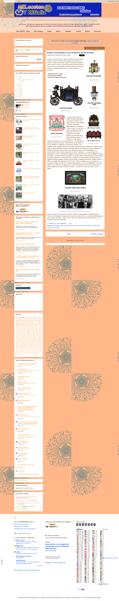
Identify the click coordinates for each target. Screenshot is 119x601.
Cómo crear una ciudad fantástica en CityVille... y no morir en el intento (31, 177)
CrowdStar (39, 351)
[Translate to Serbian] (59, 20)
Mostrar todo (40, 565)
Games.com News (22, 382)
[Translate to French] (47, 20)
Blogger (99, 597)
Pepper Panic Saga (20, 353)
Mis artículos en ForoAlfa (21, 526)
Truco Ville (20, 467)
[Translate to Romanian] (77, 20)
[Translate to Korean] (42, 20)
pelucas (23, 330)
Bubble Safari (18, 339)
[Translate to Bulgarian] (85, 20)
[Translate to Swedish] (78, 20)
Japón (40, 328)
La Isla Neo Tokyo (21, 377)
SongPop (31, 345)
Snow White (26, 353)
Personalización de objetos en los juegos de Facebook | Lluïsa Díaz (28, 233)
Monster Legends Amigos (24, 387)
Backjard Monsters (24, 347)
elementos (35, 336)
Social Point (24, 323)
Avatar (27, 328)
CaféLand (34, 350)
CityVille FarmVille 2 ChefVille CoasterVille (28, 474)
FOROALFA (19, 546)
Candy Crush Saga (28, 324)
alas (36, 346)
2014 (18, 88)
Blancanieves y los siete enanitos (33, 330)
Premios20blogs (22, 345)
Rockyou (20, 326)
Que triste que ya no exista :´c (23, 500)
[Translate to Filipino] (28, 20)
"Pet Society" (38, 323)
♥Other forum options (22, 443)
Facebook (25, 319)
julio (19, 78)
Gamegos (18, 323)
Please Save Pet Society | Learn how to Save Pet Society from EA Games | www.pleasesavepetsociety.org (27, 408)
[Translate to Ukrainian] (70, 20)
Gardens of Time (37, 325)
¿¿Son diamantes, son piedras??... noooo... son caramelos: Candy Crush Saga (32, 129)
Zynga (31, 317)
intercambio (18, 330)
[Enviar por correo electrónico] (63, 55)
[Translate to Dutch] (75, 20)
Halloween (26, 321)
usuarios (24, 337)
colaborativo (18, 336)
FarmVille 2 (23, 341)
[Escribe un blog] (65, 55)
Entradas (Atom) (79, 240)
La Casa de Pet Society (23, 429)
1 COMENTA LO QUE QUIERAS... (57, 223)
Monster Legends (29, 343)
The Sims (33, 335)
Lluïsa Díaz (26, 105)
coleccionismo (23, 329)
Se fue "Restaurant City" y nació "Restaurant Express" (30, 136)
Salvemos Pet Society (23, 447)
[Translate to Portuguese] (31, 20)
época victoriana (65, 225)
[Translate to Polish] (64, 20)
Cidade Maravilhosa (20, 351)
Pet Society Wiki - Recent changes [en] (27, 363)
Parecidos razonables (30, 334)
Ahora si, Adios (21, 430)
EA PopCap (31, 331)
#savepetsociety (19, 324)
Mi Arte (87, 31)
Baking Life (30, 347)
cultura (30, 336)
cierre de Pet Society (36, 326)
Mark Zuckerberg (37, 342)
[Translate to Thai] (33, 20)
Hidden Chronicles (23, 332)
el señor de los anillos (36, 329)
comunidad (29, 329)
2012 (18, 92)
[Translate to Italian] (30, 20)
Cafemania (24, 350)
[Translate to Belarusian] (89, 20)
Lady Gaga (30, 342)
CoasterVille (27, 351)
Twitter (37, 335)
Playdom (35, 324)
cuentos (39, 324)
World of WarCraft (25, 346)
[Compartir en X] (67, 55)
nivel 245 (19, 354)
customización (19, 328)
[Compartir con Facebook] (69, 55)
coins (17, 321)
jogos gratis (18, 508)
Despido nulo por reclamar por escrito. (26, 553)
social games (37, 317)
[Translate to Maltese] (87, 20)
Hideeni (28, 332)
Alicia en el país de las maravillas (34, 337)
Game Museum (20, 560)
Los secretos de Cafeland (29, 193)
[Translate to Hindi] (56, 20)
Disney (22, 325)
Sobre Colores (20, 540)
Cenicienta (22, 331)
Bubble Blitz (35, 347)
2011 (18, 94)
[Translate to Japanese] (38, 20)
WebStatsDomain (54, 558)
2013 (18, 90)
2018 (18, 76)
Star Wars (36, 345)
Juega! (49, 31)
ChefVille (27, 331)
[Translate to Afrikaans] (57, 20)
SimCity (21, 335)
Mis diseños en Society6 (21, 524)
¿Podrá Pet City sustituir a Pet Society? (32, 168)
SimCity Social (26, 335)
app (40, 335)
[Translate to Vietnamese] (44, 20)
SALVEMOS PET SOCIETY (23, 448)
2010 (18, 96)
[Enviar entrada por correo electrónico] (70, 223)
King (17, 326)
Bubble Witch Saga (37, 348)
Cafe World (24, 339)
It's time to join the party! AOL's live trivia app (27, 383)
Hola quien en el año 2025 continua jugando (26, 496)
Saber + (58, 31)
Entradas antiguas (97, 234)
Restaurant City (32, 320)
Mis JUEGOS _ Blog (23, 31)
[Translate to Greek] (49, 20)
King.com (18, 329)
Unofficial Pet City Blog (23, 400)
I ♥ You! (19, 460)
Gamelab (22, 352)
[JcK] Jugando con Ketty (23, 556)
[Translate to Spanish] (24, 20)
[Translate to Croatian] (61, 20)
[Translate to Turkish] (50, 20)
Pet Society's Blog (22, 453)
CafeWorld (32, 328)
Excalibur (36, 331)
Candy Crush (38, 350)
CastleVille (18, 331)
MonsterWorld (34, 352)
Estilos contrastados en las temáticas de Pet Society (70, 53)
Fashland (17, 352)
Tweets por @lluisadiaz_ (21, 480)
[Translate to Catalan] (94, 20)
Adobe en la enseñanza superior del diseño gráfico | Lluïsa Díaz (26, 222)
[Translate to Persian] (92, 20)
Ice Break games (24, 342)
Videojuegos (19, 43)
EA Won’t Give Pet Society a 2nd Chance (26, 410)
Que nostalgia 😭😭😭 (21, 506)
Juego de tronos (34, 332)
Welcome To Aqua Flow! (23, 454)
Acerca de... (98, 31)
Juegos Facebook (22, 369)
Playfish (27, 317)
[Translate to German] (45, 20)
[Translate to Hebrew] (54, 20)
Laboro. (18, 552)
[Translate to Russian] (52, 20)
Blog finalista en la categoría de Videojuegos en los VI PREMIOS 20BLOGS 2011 (57, 546)
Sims (28, 345)
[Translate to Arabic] (35, 20)
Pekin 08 (39, 352)
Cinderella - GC (21, 401)
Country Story (30, 339)
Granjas (36, 328)
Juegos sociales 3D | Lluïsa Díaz (25, 244)
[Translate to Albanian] (63, 20)
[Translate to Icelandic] (66, 20)
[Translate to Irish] (84, 20)
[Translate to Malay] (37, 20)
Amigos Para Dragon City (24, 376)
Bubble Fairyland (24, 348)
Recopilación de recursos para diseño (25, 528)
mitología (20, 337)
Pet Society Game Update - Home (26, 464)
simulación (18, 347)
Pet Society (56, 227)
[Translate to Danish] (73, 20)
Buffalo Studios (19, 350)
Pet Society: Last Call (23, 414)
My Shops (35, 343)
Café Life (29, 350)
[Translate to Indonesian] (26, 20)
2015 (18, 86)
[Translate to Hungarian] (68, 20)
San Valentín (25, 326)
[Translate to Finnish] (80, 20)
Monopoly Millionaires (20, 343)
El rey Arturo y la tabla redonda (30, 340)
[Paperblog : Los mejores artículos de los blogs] (80, 590)
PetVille (36, 334)
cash (30, 319)
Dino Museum (20, 557)
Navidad (26, 325)
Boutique (18, 325)
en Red (78, 31)
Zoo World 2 (31, 346)
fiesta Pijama (88, 225)
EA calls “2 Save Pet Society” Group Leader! (27, 424)
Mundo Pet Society (22, 459)
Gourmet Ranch (30, 341)
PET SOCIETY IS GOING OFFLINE (25, 364)
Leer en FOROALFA (20, 229)
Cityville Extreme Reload (24, 393)
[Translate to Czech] (71, 20)
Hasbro (17, 332)
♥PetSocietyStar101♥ (23, 441)
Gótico (40, 331)
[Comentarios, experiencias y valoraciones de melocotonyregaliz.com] (27, 570)
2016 (18, 84)
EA (33, 325)
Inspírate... (68, 31)
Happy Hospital (27, 352)
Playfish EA (38, 320)
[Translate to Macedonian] (91, 20)
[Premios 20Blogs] (50, 550)
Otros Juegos (38, 31)
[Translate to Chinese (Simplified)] (40, 20)
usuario (24, 328)
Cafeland (39, 321)
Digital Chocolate (36, 339)
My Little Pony (22, 334)
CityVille (35, 319)
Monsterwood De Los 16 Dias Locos (25, 389)
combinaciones (25, 336)
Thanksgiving (32, 353)
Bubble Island (30, 348)
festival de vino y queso (77, 225)
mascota (30, 325)
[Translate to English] (23, 20)
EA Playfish (56, 225)
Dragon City (33, 321)
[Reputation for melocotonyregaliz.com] (55, 562)
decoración (39, 346)
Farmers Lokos (21, 471)
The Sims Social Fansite (23, 434)
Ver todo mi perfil (26, 107)
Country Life (33, 351)
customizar (31, 323)
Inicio (69, 234)
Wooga (29, 326)
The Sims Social (24, 320)
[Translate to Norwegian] (82, 20)
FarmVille (21, 321)
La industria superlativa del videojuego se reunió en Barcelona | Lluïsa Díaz (28, 256)
